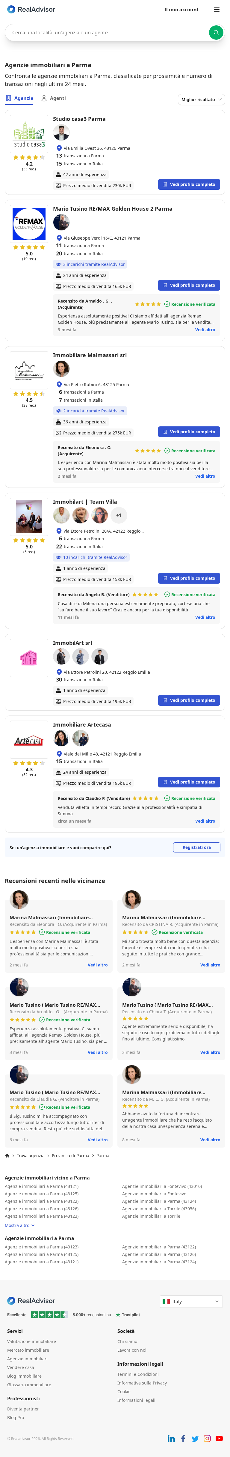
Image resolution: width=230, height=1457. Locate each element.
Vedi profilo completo (192, 184)
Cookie (124, 1391)
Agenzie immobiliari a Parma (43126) (41, 1208)
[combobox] (115, 32)
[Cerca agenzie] (216, 32)
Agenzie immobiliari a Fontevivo (154, 1194)
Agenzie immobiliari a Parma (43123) (41, 1216)
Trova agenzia (31, 1155)
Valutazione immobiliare (31, 1341)
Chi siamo (127, 1341)
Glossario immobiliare (29, 1384)
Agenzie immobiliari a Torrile (151, 1216)
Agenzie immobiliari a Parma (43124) (159, 1201)
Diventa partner (23, 1409)
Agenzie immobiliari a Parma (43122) (41, 1201)
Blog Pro (15, 1417)
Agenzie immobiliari (27, 1359)
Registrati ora (197, 847)
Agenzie (23, 98)
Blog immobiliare (24, 1376)
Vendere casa (20, 1367)
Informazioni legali (136, 1400)
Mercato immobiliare (28, 1350)
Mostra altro (17, 1225)
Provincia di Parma (70, 1155)
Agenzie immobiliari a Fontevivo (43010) (162, 1186)
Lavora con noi (131, 1350)
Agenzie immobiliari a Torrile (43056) (159, 1208)
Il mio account (181, 9)
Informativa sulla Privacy (142, 1383)
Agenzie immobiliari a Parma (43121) (41, 1186)
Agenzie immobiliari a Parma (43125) (41, 1194)
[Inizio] (7, 1155)
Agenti (58, 98)
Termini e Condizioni (138, 1374)
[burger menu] (217, 10)
